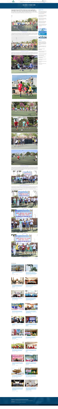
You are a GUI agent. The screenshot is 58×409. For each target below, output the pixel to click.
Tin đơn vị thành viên (31, 6)
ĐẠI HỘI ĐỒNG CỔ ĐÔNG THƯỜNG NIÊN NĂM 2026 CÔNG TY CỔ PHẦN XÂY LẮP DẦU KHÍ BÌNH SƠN (31, 325)
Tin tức (27, 1)
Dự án (29, 1)
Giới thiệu (24, 1)
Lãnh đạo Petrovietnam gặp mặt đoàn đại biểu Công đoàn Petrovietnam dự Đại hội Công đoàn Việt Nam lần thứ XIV (31, 299)
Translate (44, 2)
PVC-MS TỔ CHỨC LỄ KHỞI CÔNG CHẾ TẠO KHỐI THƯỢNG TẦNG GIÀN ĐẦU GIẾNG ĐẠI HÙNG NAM (31, 363)
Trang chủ (21, 1)
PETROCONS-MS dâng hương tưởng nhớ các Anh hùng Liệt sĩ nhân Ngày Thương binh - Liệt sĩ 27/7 (17, 286)
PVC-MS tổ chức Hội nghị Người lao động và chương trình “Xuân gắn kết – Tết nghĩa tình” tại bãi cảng (17, 363)
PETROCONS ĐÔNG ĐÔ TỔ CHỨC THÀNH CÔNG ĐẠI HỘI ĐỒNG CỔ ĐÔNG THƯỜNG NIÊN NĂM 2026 (17, 338)
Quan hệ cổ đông (33, 1)
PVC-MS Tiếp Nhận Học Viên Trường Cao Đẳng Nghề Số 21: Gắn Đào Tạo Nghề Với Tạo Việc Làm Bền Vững (31, 312)
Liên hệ (41, 1)
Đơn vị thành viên (37, 1)
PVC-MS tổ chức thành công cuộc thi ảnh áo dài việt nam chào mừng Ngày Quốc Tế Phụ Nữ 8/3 (31, 350)
